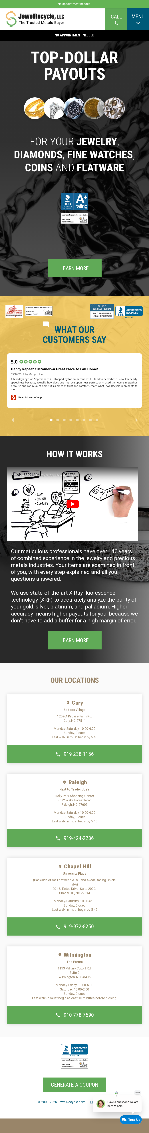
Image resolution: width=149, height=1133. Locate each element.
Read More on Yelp (30, 397)
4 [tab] (70, 420)
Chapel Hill (77, 866)
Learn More (74, 268)
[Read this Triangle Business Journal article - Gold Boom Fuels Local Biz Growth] (102, 311)
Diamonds (38, 154)
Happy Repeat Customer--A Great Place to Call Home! (54, 369)
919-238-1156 (79, 754)
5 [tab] (77, 420)
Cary (77, 702)
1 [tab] (51, 420)
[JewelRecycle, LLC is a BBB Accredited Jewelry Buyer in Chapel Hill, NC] (74, 202)
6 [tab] (83, 420)
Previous (12, 419)
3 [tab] (64, 420)
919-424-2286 (79, 838)
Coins (39, 167)
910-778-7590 (79, 1015)
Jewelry (96, 141)
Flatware (100, 167)
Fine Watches (100, 154)
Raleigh (77, 782)
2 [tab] (57, 420)
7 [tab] (90, 420)
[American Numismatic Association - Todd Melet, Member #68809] (74, 219)
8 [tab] (97, 420)
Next (136, 419)
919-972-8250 (79, 926)
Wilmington (77, 955)
